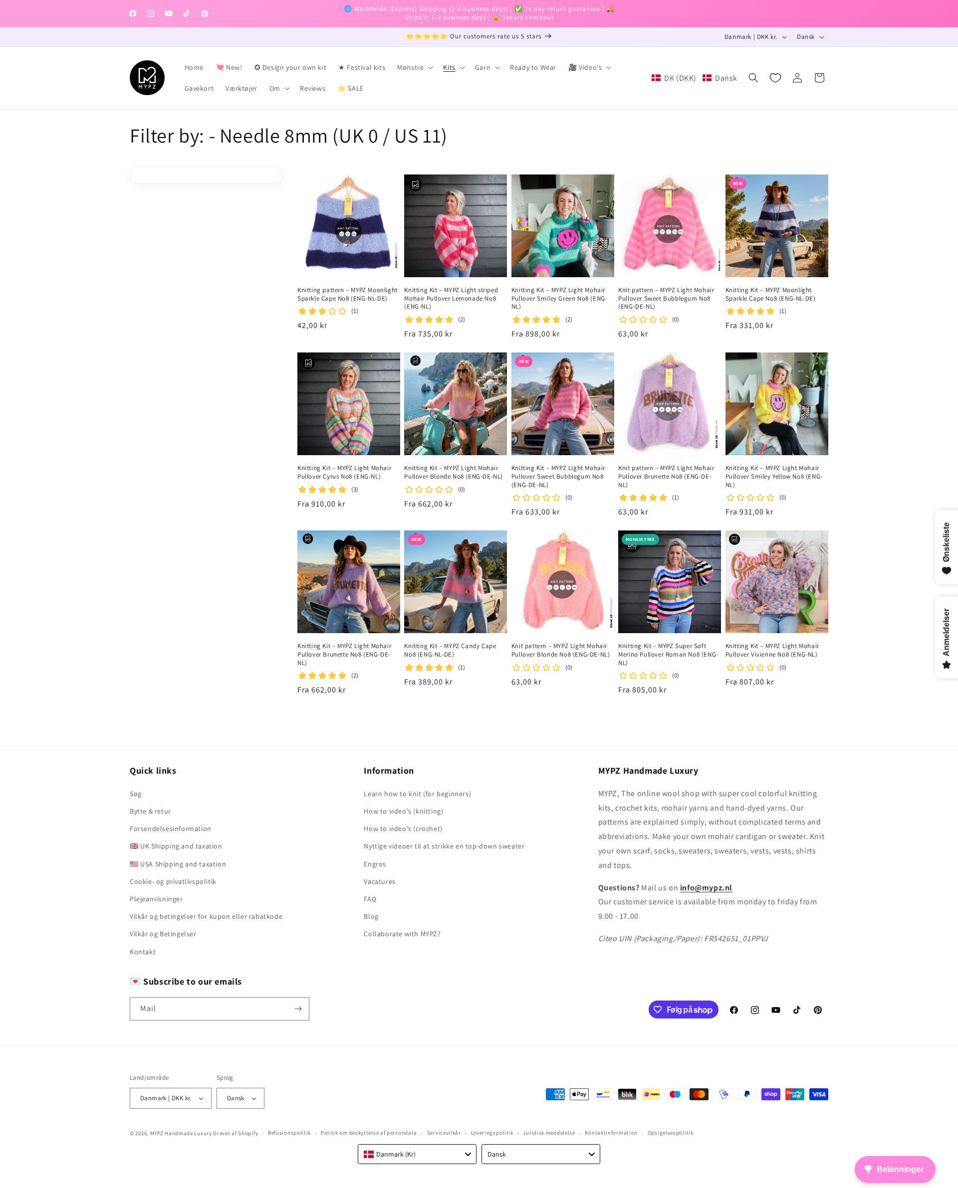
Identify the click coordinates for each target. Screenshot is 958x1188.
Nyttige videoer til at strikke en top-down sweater (444, 846)
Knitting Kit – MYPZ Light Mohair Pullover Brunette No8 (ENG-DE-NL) (344, 654)
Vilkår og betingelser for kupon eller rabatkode (206, 916)
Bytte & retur (150, 811)
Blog (371, 916)
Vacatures (379, 881)
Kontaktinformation (611, 1132)
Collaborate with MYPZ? (402, 933)
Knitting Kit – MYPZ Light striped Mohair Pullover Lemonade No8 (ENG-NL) (451, 298)
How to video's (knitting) (403, 811)
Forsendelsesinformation (171, 828)
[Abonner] (298, 1008)
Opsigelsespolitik (671, 1132)
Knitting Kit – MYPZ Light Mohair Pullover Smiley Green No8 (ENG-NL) (559, 298)
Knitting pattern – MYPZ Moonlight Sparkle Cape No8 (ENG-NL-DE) (347, 294)
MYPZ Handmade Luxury (181, 1133)
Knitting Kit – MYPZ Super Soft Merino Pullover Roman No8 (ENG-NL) (668, 654)
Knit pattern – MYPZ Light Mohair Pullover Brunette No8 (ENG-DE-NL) (666, 476)
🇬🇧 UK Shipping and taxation (176, 846)
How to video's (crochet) (403, 828)
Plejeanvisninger (156, 898)
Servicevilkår (444, 1132)
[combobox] (417, 1154)
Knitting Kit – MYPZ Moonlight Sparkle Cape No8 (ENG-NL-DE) (770, 294)
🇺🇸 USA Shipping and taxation (178, 863)
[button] (414, 67)
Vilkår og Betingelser (163, 933)
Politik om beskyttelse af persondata (369, 1132)
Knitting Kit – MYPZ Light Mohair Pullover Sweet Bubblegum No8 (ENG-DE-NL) (558, 476)
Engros (375, 863)
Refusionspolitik (289, 1132)
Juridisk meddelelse (549, 1132)
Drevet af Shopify (235, 1133)
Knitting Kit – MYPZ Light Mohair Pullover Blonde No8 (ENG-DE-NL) (453, 472)
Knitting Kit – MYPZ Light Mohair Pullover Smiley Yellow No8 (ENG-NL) (774, 476)
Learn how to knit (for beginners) (417, 793)
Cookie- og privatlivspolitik (173, 881)
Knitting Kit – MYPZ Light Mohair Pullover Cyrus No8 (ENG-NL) (344, 472)
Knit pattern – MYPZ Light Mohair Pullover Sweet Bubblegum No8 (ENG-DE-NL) (666, 298)
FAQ (370, 898)
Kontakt (143, 951)
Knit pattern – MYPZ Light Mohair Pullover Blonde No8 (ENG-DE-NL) (560, 650)
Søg (136, 793)
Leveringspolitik (492, 1132)
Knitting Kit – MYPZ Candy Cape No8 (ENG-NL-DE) (450, 650)
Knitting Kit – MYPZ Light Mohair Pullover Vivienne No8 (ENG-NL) (772, 650)
